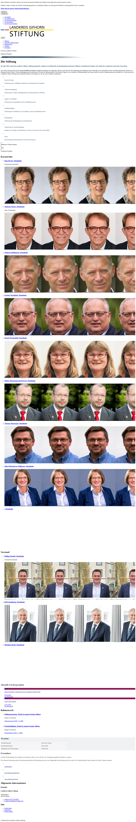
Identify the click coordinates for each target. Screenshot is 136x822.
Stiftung (6, 41)
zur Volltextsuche (9, 18)
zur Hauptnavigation (10, 20)
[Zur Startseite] (27, 36)
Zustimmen (4, 13)
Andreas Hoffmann (16, 253)
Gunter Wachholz (15, 295)
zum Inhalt (7, 17)
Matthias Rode (14, 645)
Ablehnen (3, 12)
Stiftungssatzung (22, 714)
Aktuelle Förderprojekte (11, 42)
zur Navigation (8, 22)
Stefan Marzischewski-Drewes (19, 381)
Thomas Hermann (15, 423)
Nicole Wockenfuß (15, 338)
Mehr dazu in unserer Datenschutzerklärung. (15, 8)
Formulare (7, 47)
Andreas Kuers (14, 207)
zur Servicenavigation (10, 23)
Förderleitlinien (22, 726)
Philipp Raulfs (14, 556)
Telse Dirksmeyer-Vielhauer (19, 466)
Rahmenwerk (8, 44)
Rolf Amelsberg (14, 602)
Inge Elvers (13, 161)
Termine (6, 46)
